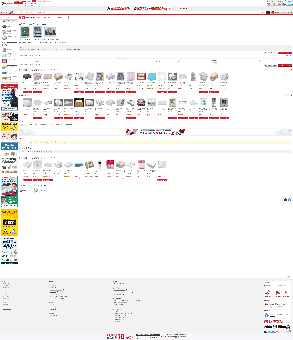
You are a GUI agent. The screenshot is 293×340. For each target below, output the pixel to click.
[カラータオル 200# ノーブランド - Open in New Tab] (151, 77)
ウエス (57, 124)
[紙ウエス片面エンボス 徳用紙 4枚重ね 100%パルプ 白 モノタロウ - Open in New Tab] (151, 165)
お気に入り (290, 12)
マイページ (16, 5)
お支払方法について (282, 285)
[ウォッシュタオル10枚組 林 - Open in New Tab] (141, 165)
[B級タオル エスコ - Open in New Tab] (47, 77)
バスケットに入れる (286, 52)
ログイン (18, 3)
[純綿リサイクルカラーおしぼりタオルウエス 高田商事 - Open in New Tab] (99, 77)
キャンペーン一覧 (7, 294)
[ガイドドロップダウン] (281, 4)
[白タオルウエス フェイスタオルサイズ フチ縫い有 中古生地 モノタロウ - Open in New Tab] (182, 77)
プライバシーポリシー (119, 317)
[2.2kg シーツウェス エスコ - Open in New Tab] (68, 103)
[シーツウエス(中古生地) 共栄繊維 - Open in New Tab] (47, 103)
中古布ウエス (69, 124)
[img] (7, 3)
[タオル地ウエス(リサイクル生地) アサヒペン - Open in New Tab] (131, 77)
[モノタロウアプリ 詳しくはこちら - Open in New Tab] (277, 321)
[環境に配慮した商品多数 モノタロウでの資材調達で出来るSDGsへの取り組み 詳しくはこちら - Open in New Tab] (9, 263)
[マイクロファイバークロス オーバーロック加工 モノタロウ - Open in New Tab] (79, 165)
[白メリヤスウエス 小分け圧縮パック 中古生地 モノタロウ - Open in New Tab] (27, 103)
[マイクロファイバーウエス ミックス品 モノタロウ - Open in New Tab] (214, 77)
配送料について (267, 287)
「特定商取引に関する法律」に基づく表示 (123, 313)
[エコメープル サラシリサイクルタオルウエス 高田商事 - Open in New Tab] (203, 103)
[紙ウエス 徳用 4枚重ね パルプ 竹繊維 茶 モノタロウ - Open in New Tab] (120, 165)
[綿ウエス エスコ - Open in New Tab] (79, 103)
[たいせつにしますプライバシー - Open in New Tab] (288, 332)
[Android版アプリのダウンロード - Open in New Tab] (284, 326)
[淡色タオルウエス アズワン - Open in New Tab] (172, 77)
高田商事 (21, 22)
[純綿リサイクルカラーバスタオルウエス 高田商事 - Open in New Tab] (120, 77)
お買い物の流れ (267, 285)
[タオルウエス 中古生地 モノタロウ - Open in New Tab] (58, 77)
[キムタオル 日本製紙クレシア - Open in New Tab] (89, 165)
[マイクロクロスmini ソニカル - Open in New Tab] (141, 77)
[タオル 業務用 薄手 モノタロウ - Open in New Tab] (68, 165)
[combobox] (142, 12)
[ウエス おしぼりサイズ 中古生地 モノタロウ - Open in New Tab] (37, 103)
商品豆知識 (5, 304)
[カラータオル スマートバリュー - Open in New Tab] (131, 165)
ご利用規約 (116, 311)
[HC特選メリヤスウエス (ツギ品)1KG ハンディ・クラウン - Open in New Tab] (224, 103)
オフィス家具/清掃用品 (44, 124)
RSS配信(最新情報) (7, 309)
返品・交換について (282, 287)
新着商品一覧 (6, 287)
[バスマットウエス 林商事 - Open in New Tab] (131, 103)
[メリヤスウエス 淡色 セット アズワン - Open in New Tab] (99, 103)
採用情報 (51, 302)
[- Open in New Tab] (268, 294)
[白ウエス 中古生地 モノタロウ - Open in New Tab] (224, 77)
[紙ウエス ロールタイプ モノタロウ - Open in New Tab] (37, 165)
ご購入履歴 (30, 5)
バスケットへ (28, 92)
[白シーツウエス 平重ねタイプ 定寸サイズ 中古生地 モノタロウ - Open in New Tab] (162, 103)
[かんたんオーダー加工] (9, 173)
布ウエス (63, 124)
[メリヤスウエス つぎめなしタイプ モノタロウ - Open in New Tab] (58, 165)
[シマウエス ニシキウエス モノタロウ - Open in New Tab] (151, 103)
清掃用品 (53, 124)
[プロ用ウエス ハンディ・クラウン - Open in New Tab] (182, 103)
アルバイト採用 (53, 304)
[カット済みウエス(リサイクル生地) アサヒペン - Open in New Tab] (214, 103)
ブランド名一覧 (6, 285)
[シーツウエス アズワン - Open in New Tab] (58, 103)
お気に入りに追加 (272, 52)
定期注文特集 (6, 296)
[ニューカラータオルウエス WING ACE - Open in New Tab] (79, 77)
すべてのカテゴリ (18, 12)
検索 (268, 12)
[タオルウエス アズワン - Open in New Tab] (68, 77)
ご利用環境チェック (118, 319)
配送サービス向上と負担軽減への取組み (59, 296)
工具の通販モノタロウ (32, 124)
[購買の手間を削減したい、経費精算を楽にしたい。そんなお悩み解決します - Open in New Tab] (155, 132)
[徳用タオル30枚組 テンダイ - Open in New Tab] (47, 165)
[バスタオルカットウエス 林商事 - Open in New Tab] (27, 77)
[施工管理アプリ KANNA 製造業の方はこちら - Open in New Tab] (9, 206)
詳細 (262, 12)
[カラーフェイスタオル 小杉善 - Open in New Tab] (193, 77)
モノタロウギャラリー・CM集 (57, 298)
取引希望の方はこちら (55, 315)
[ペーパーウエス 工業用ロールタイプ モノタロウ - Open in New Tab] (99, 165)
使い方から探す (6, 298)
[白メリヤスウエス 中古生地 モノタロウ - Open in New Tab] (110, 103)
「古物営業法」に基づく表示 (120, 315)
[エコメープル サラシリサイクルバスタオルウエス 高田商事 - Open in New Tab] (162, 165)
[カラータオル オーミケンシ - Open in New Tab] (110, 165)
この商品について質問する (26, 151)
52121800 (37, 61)
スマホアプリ (6, 307)
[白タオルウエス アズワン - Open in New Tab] (203, 77)
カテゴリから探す (4, 12)
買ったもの (283, 12)
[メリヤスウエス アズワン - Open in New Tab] (193, 103)
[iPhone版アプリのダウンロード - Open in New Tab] (271, 326)
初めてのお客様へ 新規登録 (32, 3)
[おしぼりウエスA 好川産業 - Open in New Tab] (162, 77)
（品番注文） (11, 12)
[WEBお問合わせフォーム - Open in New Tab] (269, 3)
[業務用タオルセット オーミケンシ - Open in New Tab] (27, 165)
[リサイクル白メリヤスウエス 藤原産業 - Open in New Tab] (172, 103)
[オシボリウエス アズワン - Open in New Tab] (89, 103)
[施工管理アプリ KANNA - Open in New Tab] (9, 195)
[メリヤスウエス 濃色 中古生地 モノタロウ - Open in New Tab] (141, 103)
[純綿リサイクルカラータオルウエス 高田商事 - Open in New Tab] (37, 77)
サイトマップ (117, 321)
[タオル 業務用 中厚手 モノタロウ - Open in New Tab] (110, 77)
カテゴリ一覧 (6, 283)
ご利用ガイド (269, 282)
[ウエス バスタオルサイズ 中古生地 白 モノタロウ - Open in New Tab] (89, 77)
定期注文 (24, 5)
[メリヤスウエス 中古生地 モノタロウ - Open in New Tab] (120, 103)
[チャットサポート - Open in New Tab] (274, 3)
